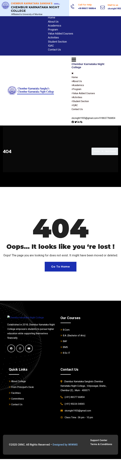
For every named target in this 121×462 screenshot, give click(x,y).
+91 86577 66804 (87, 8)
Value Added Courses (60, 33)
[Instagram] (20, 348)
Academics (54, 25)
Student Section (57, 41)
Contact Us (54, 49)
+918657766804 (106, 118)
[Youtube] (29, 348)
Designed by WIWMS (65, 444)
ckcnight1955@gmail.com (85, 118)
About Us (53, 21)
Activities (53, 37)
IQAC (51, 45)
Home (51, 17)
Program (53, 29)
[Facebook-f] (11, 348)
